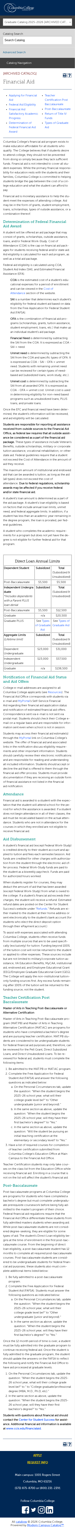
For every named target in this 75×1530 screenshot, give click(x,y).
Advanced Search (14, 52)
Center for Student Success (37, 1419)
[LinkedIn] (49, 1512)
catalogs (21, 1521)
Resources (55, 692)
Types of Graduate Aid (43, 625)
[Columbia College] (20, 7)
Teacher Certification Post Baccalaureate (56, 100)
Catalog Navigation (19, 63)
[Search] (68, 40)
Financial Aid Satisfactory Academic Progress (23, 114)
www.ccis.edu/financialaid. (24, 1428)
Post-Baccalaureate (58, 109)
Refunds (42, 908)
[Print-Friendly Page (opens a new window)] (65, 75)
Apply (37, 1455)
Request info (37, 1462)
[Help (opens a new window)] (70, 75)
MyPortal (24, 701)
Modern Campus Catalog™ (45, 1525)
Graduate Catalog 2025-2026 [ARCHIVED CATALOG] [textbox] (38, 22)
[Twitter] (33, 1512)
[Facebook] (25, 1512)
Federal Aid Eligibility (22, 104)
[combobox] (37, 22)
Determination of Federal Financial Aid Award (22, 127)
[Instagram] (41, 1512)
